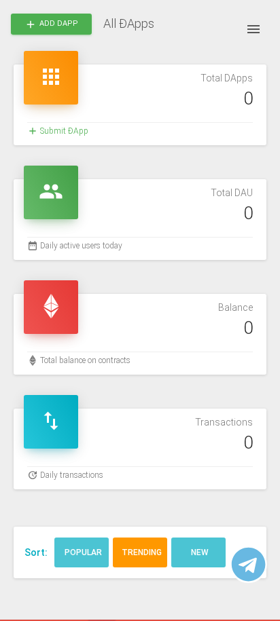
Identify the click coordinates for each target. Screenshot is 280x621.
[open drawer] (253, 29)
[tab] (81, 552)
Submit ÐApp (64, 131)
